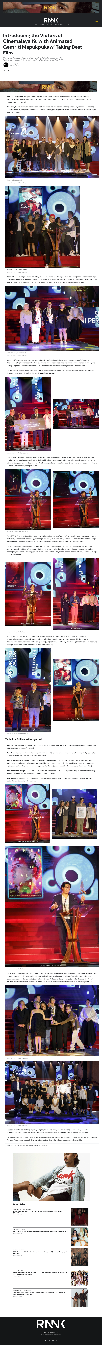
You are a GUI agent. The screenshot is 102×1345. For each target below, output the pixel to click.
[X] (8, 70)
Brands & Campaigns (22, 1209)
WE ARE (46, 1332)
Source (37, 1145)
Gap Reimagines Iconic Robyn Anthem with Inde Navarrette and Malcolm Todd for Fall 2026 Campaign (39, 1293)
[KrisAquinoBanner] (79, 1208)
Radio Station (19, 1229)
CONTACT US (54, 1332)
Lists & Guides (19, 1270)
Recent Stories (30, 1145)
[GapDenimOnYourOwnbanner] (79, 1290)
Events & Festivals (19, 1145)
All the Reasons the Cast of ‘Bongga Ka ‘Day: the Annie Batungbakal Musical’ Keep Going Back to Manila (40, 1273)
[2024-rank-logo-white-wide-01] (51, 19)
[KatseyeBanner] (79, 1229)
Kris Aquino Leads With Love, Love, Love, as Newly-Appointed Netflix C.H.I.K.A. (37, 1212)
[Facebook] (5, 70)
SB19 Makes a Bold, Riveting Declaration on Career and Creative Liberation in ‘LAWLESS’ (40, 1253)
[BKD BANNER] (79, 1269)
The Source (43, 1145)
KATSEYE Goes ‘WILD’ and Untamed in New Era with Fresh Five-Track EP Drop (40, 1232)
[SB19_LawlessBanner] (79, 1249)
